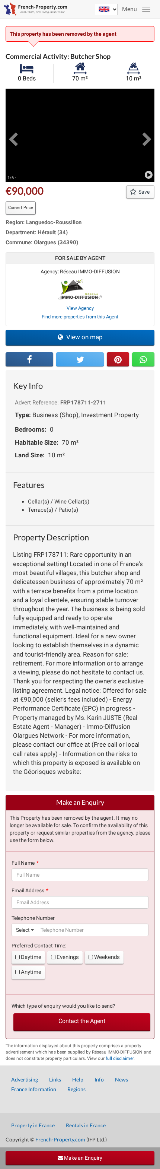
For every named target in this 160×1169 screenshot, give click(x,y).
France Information (33, 1089)
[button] (13, 135)
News (121, 1079)
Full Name (23, 863)
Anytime (31, 972)
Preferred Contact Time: (39, 946)
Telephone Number (33, 918)
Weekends (107, 957)
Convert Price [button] (20, 207)
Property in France (33, 1125)
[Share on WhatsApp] (143, 359)
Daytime (31, 957)
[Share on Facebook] (29, 359)
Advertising (24, 1079)
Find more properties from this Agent (80, 317)
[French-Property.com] (33, 9)
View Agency (80, 308)
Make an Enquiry (82, 1158)
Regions (76, 1089)
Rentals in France (86, 1125)
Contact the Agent (81, 1021)
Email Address (28, 890)
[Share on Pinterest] (118, 359)
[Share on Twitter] (80, 359)
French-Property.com (60, 1139)
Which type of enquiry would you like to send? (63, 1006)
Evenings (68, 957)
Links (55, 1079)
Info (99, 1079)
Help (77, 1079)
